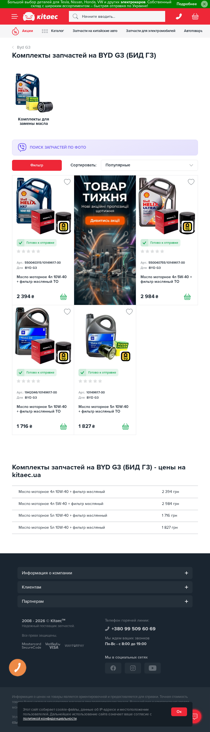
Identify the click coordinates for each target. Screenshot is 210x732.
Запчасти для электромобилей (150, 31)
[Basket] (195, 16)
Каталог (57, 31)
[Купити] (63, 297)
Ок (179, 711)
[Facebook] (113, 668)
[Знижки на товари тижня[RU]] (105, 240)
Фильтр (36, 165)
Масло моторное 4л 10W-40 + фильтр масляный (62, 491)
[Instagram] (133, 668)
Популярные (118, 165)
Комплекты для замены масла (33, 121)
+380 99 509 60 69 (134, 629)
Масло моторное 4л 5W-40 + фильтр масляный (61, 503)
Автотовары (194, 31)
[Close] (204, 4)
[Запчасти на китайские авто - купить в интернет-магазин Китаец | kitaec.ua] (40, 16)
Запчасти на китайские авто (95, 31)
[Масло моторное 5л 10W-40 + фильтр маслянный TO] (43, 370)
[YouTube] (152, 668)
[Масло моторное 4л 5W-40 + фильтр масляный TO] (167, 240)
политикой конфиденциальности (50, 718)
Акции (27, 31)
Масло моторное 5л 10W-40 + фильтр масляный (62, 527)
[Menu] (15, 16)
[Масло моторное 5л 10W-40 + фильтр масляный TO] (105, 370)
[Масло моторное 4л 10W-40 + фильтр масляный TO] (43, 240)
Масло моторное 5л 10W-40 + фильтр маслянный (63, 515)
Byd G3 (23, 47)
